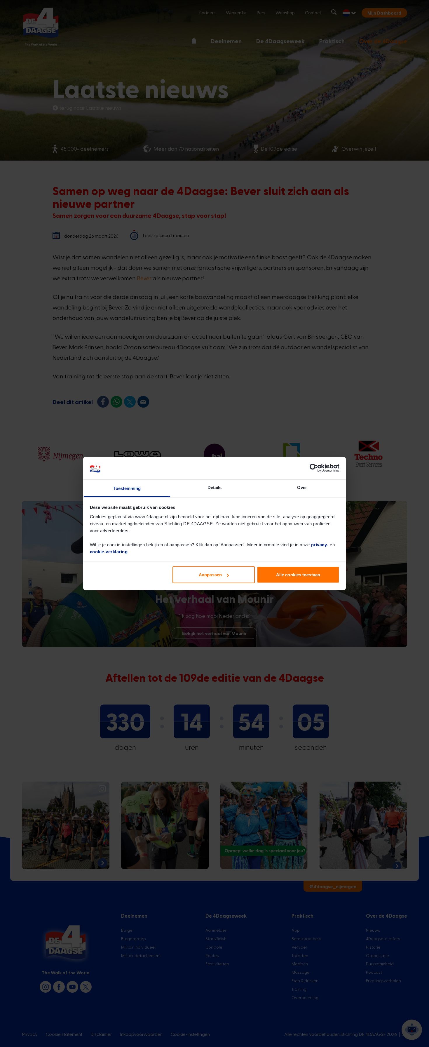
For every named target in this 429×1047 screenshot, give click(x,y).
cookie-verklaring (109, 551)
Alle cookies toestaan (298, 574)
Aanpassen (210, 574)
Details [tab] (214, 487)
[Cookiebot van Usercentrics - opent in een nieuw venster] (313, 468)
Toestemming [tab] (127, 488)
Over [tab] (302, 487)
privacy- (320, 544)
